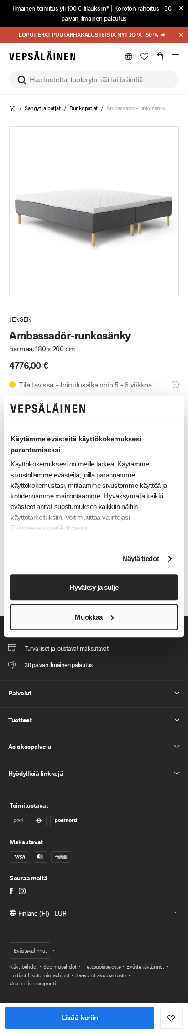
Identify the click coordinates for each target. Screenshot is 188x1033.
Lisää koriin (80, 1017)
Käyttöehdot (23, 966)
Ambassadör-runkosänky (135, 108)
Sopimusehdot (59, 966)
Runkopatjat (83, 108)
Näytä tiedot (140, 559)
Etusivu (12, 108)
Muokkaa (89, 617)
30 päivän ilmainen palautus (116, 12)
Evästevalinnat (30, 950)
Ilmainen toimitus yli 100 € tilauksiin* (60, 7)
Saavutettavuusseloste (100, 975)
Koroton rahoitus (137, 7)
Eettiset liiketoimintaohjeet (39, 975)
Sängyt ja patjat (42, 108)
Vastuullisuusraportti (33, 983)
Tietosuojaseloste (102, 966)
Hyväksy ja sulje (93, 587)
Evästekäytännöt (145, 966)
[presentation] (94, 211)
